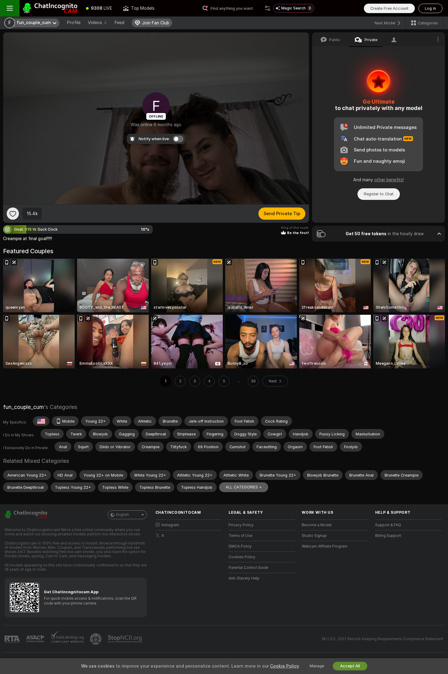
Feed (119, 22)
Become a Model (317, 525)
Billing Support (388, 536)
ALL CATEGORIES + (244, 487)
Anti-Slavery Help (244, 578)
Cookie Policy (284, 666)
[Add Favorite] (13, 214)
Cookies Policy (242, 557)
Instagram (170, 525)
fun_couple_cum (23, 407)
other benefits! (389, 179)
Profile (73, 22)
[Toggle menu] (10, 8)
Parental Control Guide (248, 568)
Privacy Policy (241, 525)
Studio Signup (314, 536)
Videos (97, 22)
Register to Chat (378, 194)
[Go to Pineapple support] (96, 639)
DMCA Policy (240, 546)
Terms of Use (240, 536)
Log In (430, 8)
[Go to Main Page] (50, 8)
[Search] (267, 8)
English (122, 515)
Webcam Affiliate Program (324, 546)
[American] (41, 421)
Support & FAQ (388, 525)
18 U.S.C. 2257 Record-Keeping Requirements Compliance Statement (382, 639)
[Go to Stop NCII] (126, 639)
